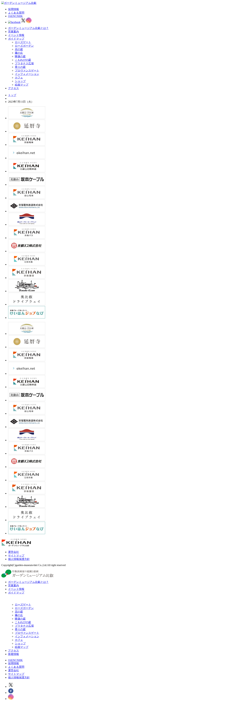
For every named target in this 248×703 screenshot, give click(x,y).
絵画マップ (21, 84)
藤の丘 (19, 52)
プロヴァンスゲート (27, 70)
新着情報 (13, 654)
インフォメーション (27, 74)
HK (21, 16)
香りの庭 (20, 67)
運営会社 (13, 552)
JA (9, 16)
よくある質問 (16, 12)
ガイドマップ (16, 38)
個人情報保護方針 (19, 559)
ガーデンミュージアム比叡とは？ (28, 28)
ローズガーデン (24, 45)
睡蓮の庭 (20, 56)
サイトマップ (16, 555)
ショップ (20, 81)
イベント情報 (16, 35)
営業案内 (13, 31)
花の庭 (19, 49)
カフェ (19, 77)
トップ (12, 95)
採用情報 (13, 9)
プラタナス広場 (24, 63)
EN (13, 16)
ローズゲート (23, 42)
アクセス (13, 88)
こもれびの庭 (23, 59)
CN (17, 16)
